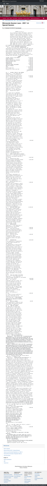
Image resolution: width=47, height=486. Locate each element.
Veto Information (7, 455)
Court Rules (15, 18)
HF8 (4, 461)
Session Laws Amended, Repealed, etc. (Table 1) (13, 452)
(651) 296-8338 (27, 476)
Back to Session (7, 448)
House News (37, 473)
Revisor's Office (26, 18)
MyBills (36, 476)
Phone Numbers (27, 479)
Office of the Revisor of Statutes (15, 15)
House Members (17, 476)
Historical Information (8, 474)
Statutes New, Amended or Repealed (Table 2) (13, 453)
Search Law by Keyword (35, 18)
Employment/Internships (8, 476)
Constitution (20, 18)
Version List (6, 462)
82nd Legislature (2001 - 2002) (10, 20)
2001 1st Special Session (21, 20)
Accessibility (6, 479)
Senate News (37, 475)
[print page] (44, 18)
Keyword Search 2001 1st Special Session (12, 450)
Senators (16, 477)
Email (25, 477)
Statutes (4, 18)
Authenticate (38, 22)
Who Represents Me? (18, 474)
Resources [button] (6, 445)
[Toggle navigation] (4, 3)
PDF (43, 22)
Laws (8, 18)
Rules (11, 18)
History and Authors (7, 459)
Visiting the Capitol (7, 477)
